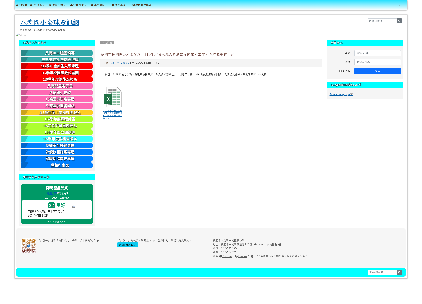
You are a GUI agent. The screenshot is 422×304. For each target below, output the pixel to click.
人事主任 (114, 63)
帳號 (347, 53)
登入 (399, 5)
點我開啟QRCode (128, 245)
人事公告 (125, 63)
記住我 (346, 71)
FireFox (242, 256)
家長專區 (119, 5)
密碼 (347, 62)
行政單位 (78, 5)
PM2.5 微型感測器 (57, 222)
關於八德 (57, 5)
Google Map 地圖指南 (267, 244)
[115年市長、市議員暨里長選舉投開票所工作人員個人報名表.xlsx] (113, 97)
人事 (106, 63)
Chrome (227, 256)
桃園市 (51, 193)
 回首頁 (21, 5)
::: (159, 5)
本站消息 (107, 42)
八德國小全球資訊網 (49, 22)
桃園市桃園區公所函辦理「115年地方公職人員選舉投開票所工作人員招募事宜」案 (167, 54)
